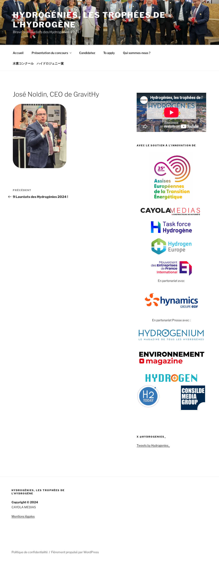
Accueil (18, 53)
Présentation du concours (50, 53)
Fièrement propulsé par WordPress (75, 552)
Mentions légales (23, 516)
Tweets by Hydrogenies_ (153, 445)
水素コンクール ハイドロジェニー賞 (38, 63)
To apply (109, 53)
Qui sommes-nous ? (136, 53)
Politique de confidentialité (30, 552)
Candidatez (87, 53)
